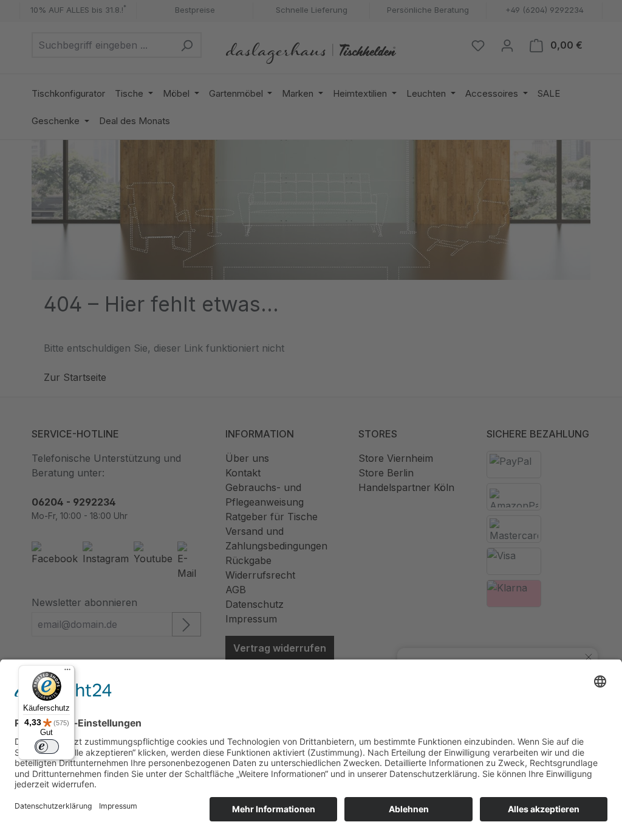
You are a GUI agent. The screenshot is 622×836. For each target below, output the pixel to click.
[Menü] (67, 672)
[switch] (47, 746)
